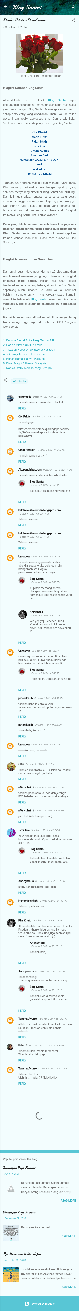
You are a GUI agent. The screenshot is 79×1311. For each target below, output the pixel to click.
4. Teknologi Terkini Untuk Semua (24, 354)
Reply (22, 408)
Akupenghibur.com (30, 469)
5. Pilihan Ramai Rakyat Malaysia (24, 358)
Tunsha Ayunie (27, 1018)
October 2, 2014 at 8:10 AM (45, 615)
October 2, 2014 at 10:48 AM (50, 971)
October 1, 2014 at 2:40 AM (57, 469)
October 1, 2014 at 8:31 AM (48, 698)
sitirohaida (24, 396)
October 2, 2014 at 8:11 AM (47, 920)
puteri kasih (25, 698)
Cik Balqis (24, 416)
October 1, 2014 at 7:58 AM (45, 485)
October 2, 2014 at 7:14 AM (54, 900)
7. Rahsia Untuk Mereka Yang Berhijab (27, 368)
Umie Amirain (26, 450)
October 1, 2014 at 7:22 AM (45, 650)
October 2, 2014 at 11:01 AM (53, 1018)
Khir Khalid (36, 612)
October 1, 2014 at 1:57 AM (51, 450)
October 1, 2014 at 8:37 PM (45, 830)
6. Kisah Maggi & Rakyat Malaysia (24, 363)
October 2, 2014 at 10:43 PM (46, 852)
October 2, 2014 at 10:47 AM (46, 946)
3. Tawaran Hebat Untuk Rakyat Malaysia (29, 349)
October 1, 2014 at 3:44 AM (34, 513)
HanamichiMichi (28, 900)
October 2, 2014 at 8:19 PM (52, 1068)
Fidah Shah (25, 1045)
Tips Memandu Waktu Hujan (22, 1254)
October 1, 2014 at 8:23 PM (49, 787)
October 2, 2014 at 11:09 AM (49, 1045)
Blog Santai (27, 7)
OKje (21, 764)
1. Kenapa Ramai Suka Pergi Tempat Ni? (28, 340)
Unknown (24, 556)
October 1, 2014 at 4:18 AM (45, 556)
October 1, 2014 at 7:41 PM (40, 764)
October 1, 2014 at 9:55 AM (45, 744)
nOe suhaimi (26, 787)
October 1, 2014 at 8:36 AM (48, 724)
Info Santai (19, 381)
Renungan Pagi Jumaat (19, 1167)
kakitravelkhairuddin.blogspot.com (39, 510)
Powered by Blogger (42, 1303)
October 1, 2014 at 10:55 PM (50, 881)
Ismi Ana (24, 830)
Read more (68, 1200)
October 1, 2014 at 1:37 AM (46, 416)
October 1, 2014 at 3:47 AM (34, 536)
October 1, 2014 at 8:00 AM (45, 582)
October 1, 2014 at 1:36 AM (47, 396)
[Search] (73, 8)
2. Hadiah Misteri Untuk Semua (22, 345)
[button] (73, 21)
